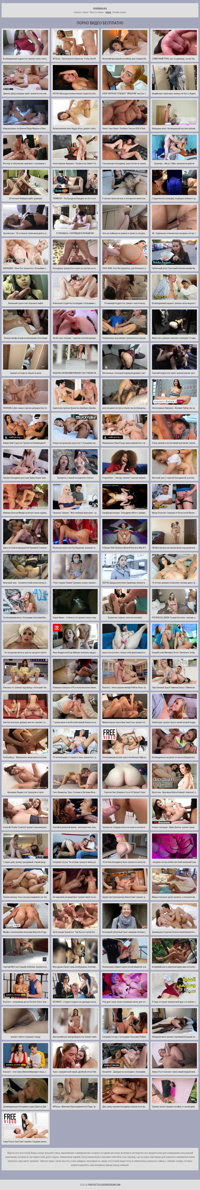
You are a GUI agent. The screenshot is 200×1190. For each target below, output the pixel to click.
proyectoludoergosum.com (104, 1184)
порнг (108, 12)
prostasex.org (100, 8)
